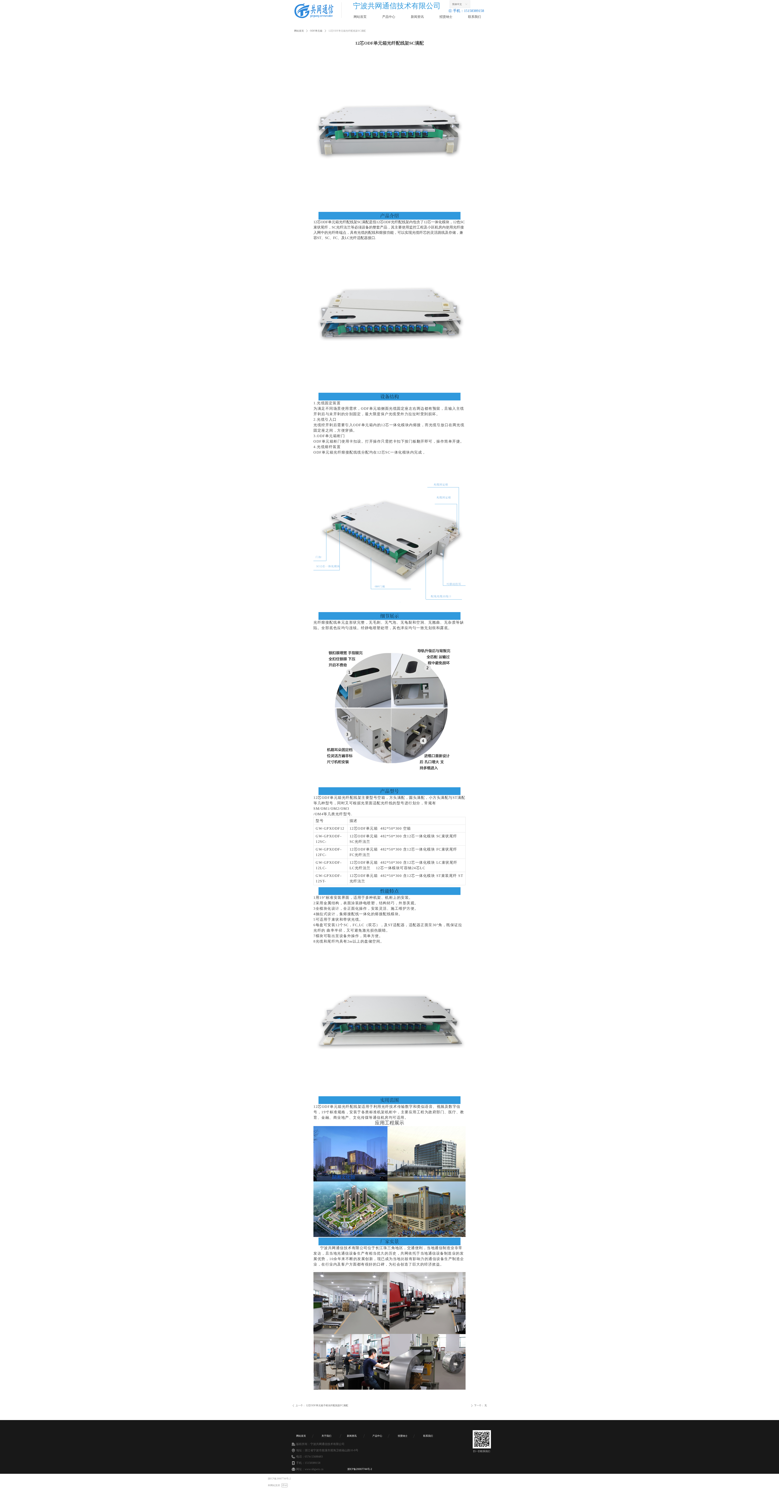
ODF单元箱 (316, 30)
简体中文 (457, 4)
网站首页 (299, 30)
